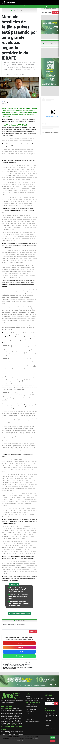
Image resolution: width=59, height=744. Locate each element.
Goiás (2, 726)
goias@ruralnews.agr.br (30, 713)
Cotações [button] (19, 6)
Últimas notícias (28, 6)
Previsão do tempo (10, 6)
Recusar (52, 741)
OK (56, 703)
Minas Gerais (14, 726)
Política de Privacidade (50, 728)
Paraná (20, 724)
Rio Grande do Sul (12, 724)
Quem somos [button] (49, 6)
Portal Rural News (7, 708)
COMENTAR (33, 631)
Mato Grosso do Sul (11, 728)
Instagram (20, 647)
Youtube (20, 643)
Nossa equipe (48, 723)
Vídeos (43, 6)
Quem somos (48, 720)
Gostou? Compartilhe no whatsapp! (20, 613)
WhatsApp (20, 656)
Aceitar (53, 737)
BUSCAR (55, 12)
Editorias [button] (36, 6)
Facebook (20, 651)
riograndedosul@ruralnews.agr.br (32, 721)
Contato (47, 725)
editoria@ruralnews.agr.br (9, 668)
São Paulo (7, 726)
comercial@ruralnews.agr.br (31, 706)
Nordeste (3, 729)
